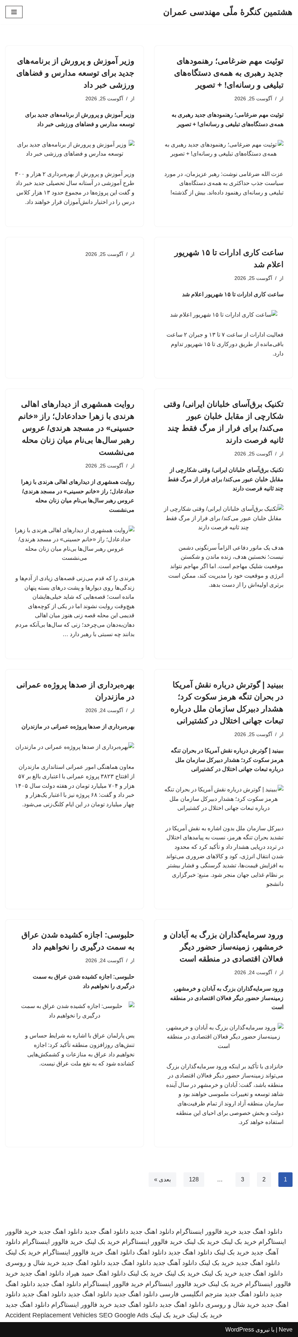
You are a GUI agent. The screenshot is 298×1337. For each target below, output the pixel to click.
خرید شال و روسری (32, 1262)
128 (194, 1179)
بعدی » (162, 1179)
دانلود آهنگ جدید (175, 1262)
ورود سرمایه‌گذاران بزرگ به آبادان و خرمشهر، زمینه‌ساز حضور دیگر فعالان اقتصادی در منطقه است (223, 946)
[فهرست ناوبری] (14, 12)
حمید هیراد (80, 1273)
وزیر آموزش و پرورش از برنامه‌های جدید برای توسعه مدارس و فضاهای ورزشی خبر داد (75, 72)
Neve (286, 1329)
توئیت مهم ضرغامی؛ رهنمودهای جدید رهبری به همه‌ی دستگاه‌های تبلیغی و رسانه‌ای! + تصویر (228, 72)
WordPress (239, 1329)
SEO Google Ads (123, 1315)
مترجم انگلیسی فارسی (191, 1294)
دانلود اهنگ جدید (260, 1231)
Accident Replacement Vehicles (51, 1315)
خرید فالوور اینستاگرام (206, 1231)
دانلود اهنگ (151, 1252)
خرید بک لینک (239, 1241)
